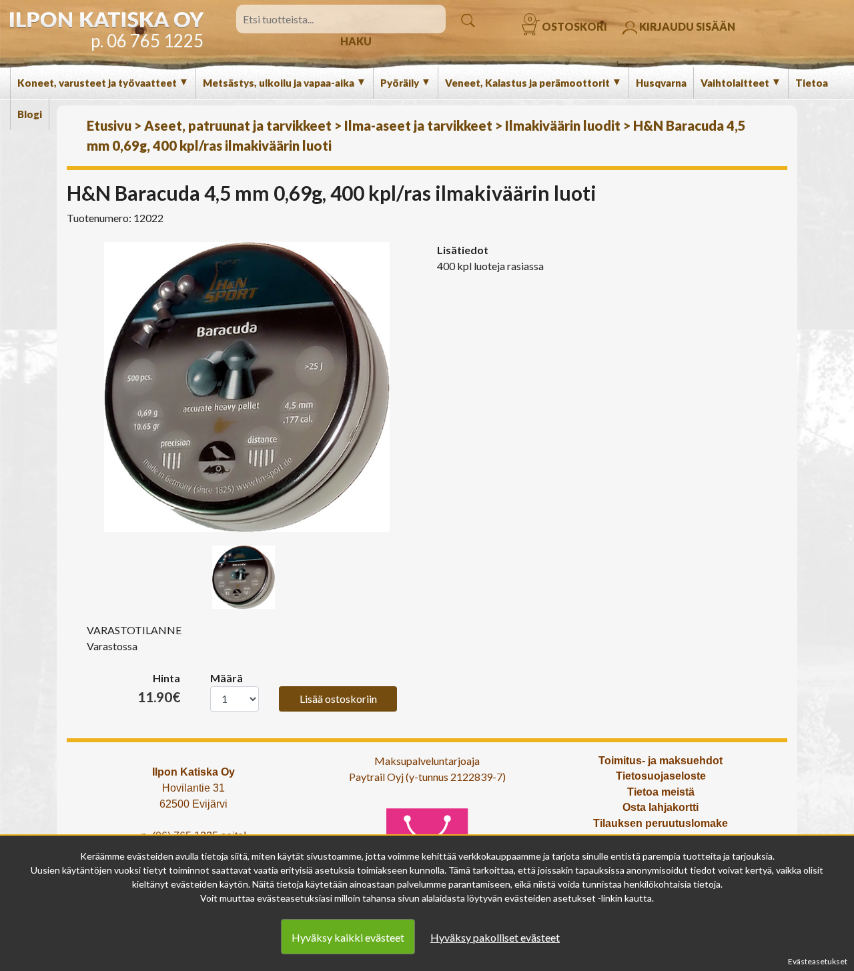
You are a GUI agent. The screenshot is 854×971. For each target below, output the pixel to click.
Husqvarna (661, 83)
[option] (247, 387)
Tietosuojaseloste (661, 776)
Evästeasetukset (817, 961)
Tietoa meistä (661, 792)
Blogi (29, 114)
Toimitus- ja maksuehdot (660, 760)
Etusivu (109, 125)
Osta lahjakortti (660, 807)
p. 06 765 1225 (147, 40)
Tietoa (811, 83)
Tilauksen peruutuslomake (660, 823)
